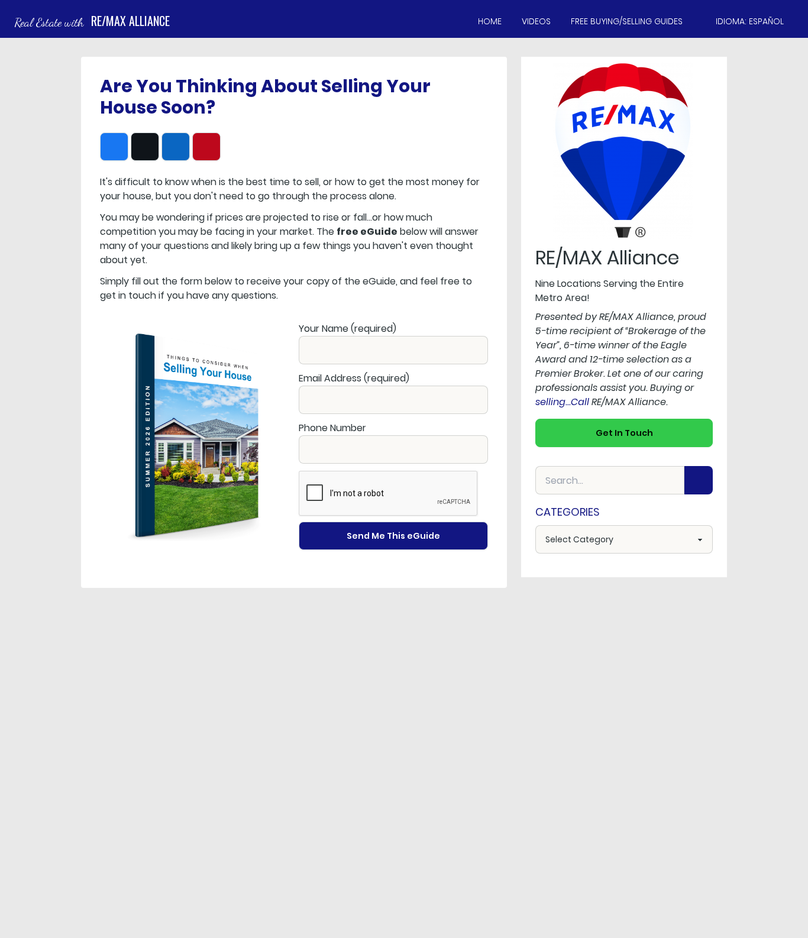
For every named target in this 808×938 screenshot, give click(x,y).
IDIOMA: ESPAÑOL (750, 21)
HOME (490, 21)
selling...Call (562, 402)
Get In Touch (624, 433)
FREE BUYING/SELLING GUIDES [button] (627, 21)
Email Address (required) (354, 378)
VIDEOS (536, 21)
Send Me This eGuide (393, 536)
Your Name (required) (347, 328)
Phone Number (332, 428)
